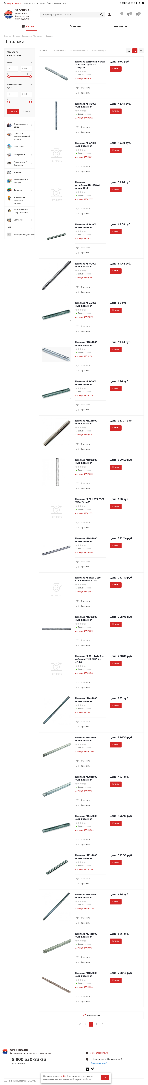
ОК (105, 1077)
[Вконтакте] (143, 3)
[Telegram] (139, 3)
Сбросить (26, 111)
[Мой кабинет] (110, 14)
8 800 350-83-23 (128, 3)
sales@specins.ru (99, 1053)
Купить (115, 69)
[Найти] (101, 14)
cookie (63, 1076)
